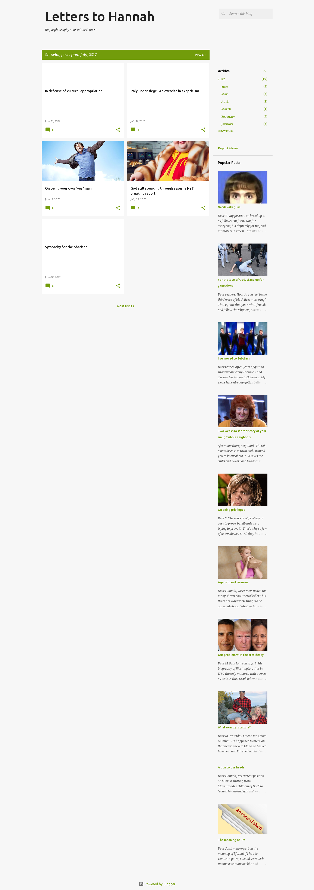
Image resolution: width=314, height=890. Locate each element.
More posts (125, 306)
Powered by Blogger (159, 884)
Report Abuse (228, 148)
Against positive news (233, 582)
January (227, 124)
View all (200, 55)
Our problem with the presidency (241, 655)
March (226, 109)
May (224, 94)
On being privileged (231, 509)
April (225, 102)
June (224, 87)
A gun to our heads (231, 767)
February (228, 117)
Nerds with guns (229, 207)
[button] (117, 130)
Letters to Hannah (100, 16)
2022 (221, 79)
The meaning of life (231, 840)
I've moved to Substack (234, 358)
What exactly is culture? (234, 727)
